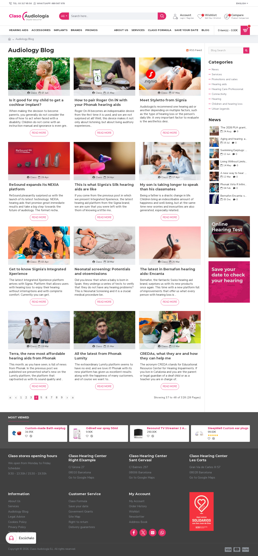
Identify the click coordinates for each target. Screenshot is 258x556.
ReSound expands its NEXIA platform (34, 187)
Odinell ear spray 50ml (102, 428)
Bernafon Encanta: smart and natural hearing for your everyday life (233, 195)
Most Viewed (18, 417)
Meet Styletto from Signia (163, 100)
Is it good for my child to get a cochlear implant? (36, 102)
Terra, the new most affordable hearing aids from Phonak (37, 356)
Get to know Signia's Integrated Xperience (37, 271)
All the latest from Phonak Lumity (98, 356)
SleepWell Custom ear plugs (228, 428)
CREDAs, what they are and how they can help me (169, 356)
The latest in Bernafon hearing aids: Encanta (167, 271)
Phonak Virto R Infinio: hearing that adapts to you (233, 184)
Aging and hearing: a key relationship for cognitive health (233, 138)
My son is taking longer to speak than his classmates (169, 187)
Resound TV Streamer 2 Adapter (167, 428)
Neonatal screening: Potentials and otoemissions (102, 271)
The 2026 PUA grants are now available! (233, 127)
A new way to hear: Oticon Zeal (233, 173)
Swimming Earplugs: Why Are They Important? (233, 150)
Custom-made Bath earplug (45, 428)
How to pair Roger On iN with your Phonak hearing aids (101, 102)
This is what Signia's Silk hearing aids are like (104, 187)
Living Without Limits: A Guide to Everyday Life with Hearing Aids (233, 161)
